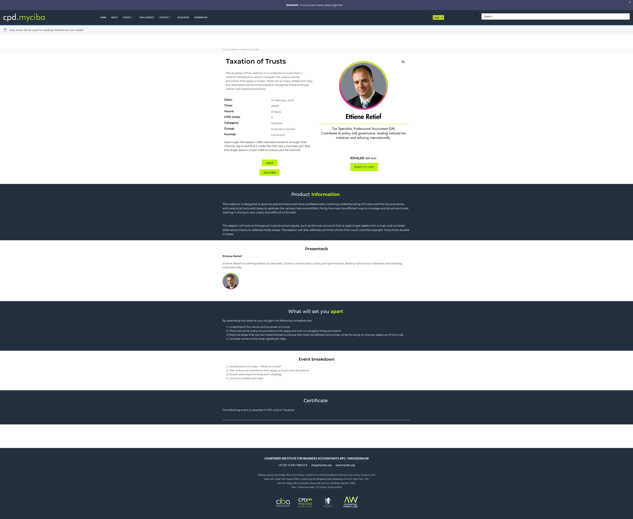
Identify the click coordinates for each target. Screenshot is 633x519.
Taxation (234, 49)
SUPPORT (164, 17)
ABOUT (114, 17)
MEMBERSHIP (201, 17)
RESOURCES (183, 17)
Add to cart (364, 167)
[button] (403, 62)
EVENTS (127, 17)
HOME (103, 17)
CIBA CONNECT (146, 17)
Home (225, 49)
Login (436, 17)
